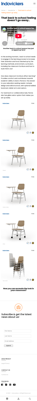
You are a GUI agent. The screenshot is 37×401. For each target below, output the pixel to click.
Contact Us (4, 375)
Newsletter (11, 10)
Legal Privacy (5, 363)
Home (3, 10)
